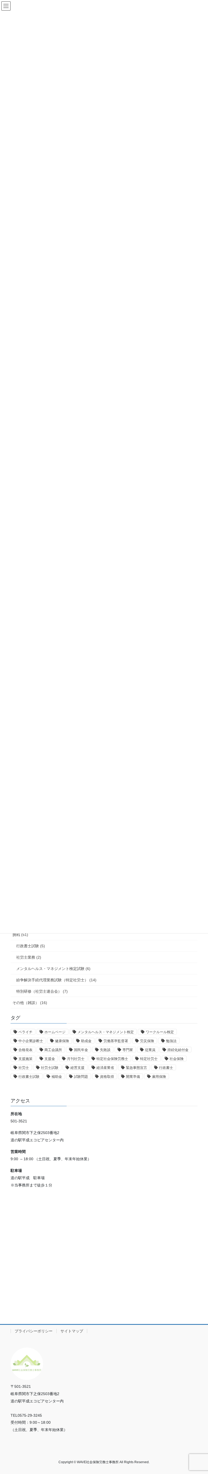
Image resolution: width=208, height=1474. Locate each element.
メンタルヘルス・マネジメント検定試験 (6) (53, 968)
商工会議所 (53, 1050)
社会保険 (177, 1059)
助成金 (86, 1041)
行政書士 (166, 1068)
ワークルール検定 (160, 1032)
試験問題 (81, 1077)
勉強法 (171, 1041)
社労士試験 (49, 1068)
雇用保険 (159, 1077)
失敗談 (105, 1050)
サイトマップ (71, 1331)
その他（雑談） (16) (29, 1003)
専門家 (127, 1050)
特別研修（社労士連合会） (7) (42, 991)
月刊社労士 (75, 1059)
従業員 (150, 1050)
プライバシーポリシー (34, 1331)
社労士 (23, 1068)
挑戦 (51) (20, 934)
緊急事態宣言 (136, 1068)
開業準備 (133, 1077)
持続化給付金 (177, 1050)
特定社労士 (149, 1059)
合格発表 (25, 1050)
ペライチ (25, 1032)
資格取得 (107, 1077)
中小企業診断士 (30, 1041)
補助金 (56, 1077)
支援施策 (25, 1059)
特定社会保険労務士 (112, 1059)
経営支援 (77, 1068)
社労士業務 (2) (28, 957)
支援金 (49, 1059)
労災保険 (147, 1041)
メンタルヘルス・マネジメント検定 (105, 1032)
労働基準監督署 (115, 1041)
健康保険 (62, 1041)
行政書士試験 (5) (30, 946)
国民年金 (81, 1050)
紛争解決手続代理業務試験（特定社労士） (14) (56, 980)
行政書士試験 (29, 1077)
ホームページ (55, 1032)
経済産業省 (105, 1068)
